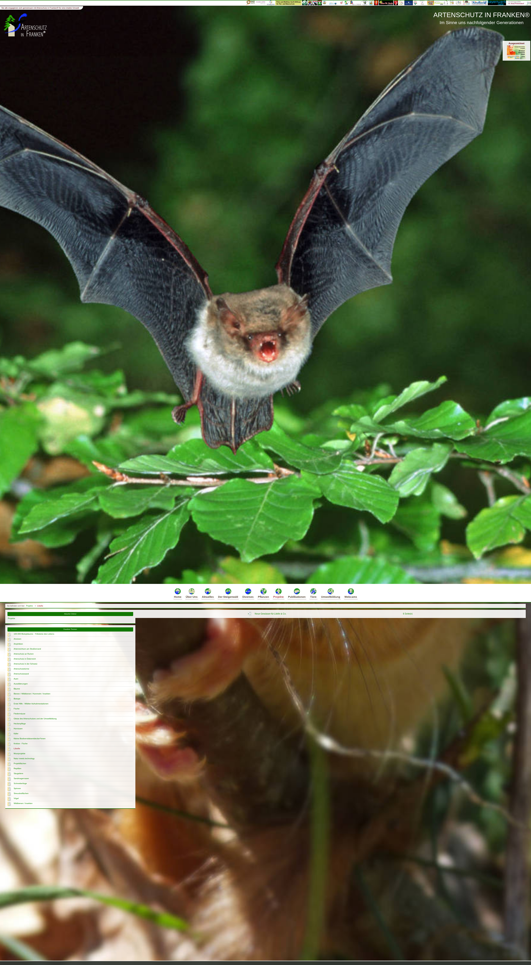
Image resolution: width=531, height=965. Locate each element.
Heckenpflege (20, 723)
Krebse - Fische (21, 743)
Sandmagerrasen (21, 778)
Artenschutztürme (21, 669)
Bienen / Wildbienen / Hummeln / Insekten (32, 694)
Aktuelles (208, 596)
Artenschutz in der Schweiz (25, 664)
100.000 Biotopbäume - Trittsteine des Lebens (34, 634)
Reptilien (17, 768)
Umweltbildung (330, 596)
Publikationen (297, 596)
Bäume (17, 689)
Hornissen (18, 728)
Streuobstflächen (21, 793)
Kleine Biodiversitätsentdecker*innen (29, 738)
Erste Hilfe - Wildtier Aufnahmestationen (31, 704)
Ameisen (17, 639)
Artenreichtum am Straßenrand (27, 649)
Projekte (278, 596)
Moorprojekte (19, 753)
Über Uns (192, 596)
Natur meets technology (24, 758)
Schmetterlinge (20, 783)
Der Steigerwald (228, 596)
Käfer (16, 733)
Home (177, 596)
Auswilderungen (21, 684)
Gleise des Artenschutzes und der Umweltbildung (35, 718)
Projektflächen (20, 763)
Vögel (16, 798)
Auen (16, 679)
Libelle (40, 606)
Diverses (248, 596)
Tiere (313, 596)
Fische (16, 709)
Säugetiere (18, 773)
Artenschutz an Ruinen (24, 654)
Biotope (17, 699)
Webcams (350, 596)
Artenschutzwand (21, 674)
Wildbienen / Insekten (23, 803)
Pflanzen (263, 596)
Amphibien (18, 644)
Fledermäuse (19, 714)
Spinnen (17, 788)
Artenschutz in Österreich (25, 659)
